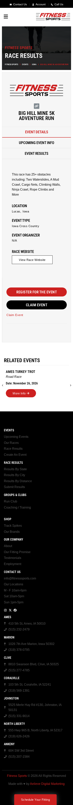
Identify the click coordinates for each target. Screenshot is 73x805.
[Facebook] (15, 610)
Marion (9, 637)
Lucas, (16, 211)
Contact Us (12, 572)
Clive (7, 658)
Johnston (11, 698)
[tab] (36, 132)
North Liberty (14, 724)
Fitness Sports (11, 64)
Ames (7, 617)
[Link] (36, 106)
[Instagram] (5, 610)
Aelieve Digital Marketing (47, 783)
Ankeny (9, 744)
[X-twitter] (10, 610)
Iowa (34, 64)
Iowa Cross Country (25, 226)
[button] (70, 385)
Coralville (11, 678)
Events (25, 64)
